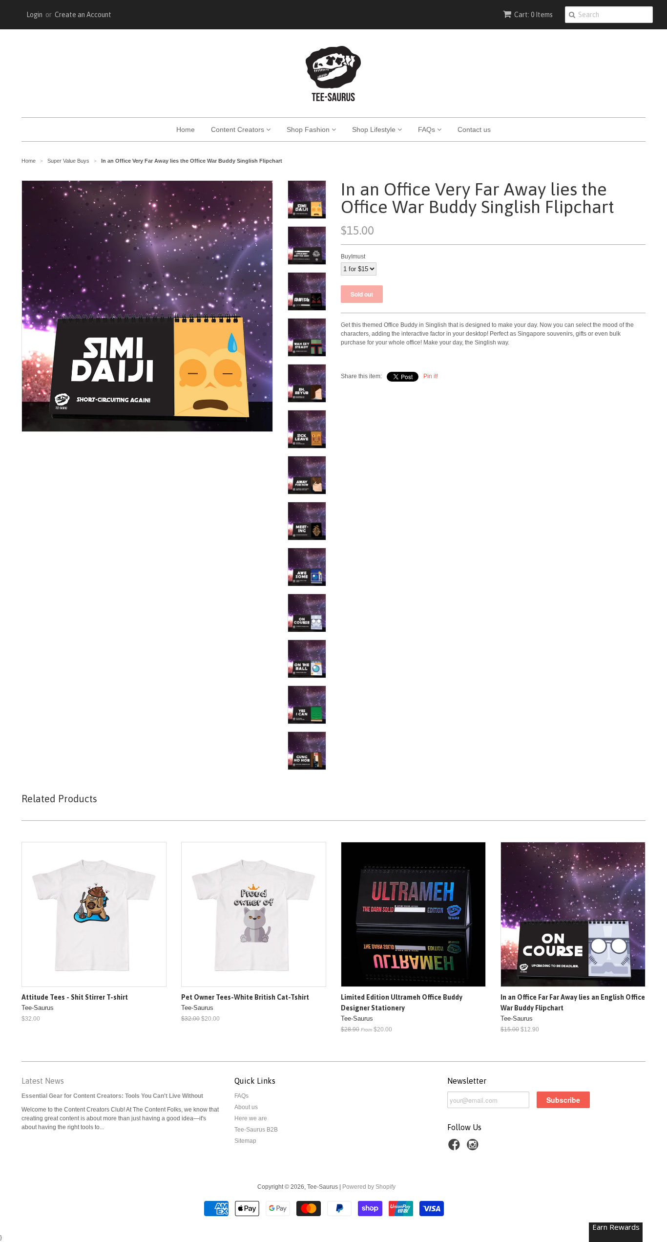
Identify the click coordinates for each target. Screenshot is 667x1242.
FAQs (427, 129)
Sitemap (245, 1140)
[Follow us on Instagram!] (474, 1147)
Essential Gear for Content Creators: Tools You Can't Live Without (112, 1095)
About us (246, 1107)
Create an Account (83, 15)
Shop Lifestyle (374, 129)
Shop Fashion (309, 129)
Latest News (42, 1080)
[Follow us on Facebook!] (455, 1147)
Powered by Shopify (369, 1186)
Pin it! (430, 376)
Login (34, 15)
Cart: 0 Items (533, 15)
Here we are (250, 1118)
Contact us (474, 129)
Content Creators (238, 129)
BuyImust (353, 256)
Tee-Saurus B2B (256, 1129)
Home (185, 129)
